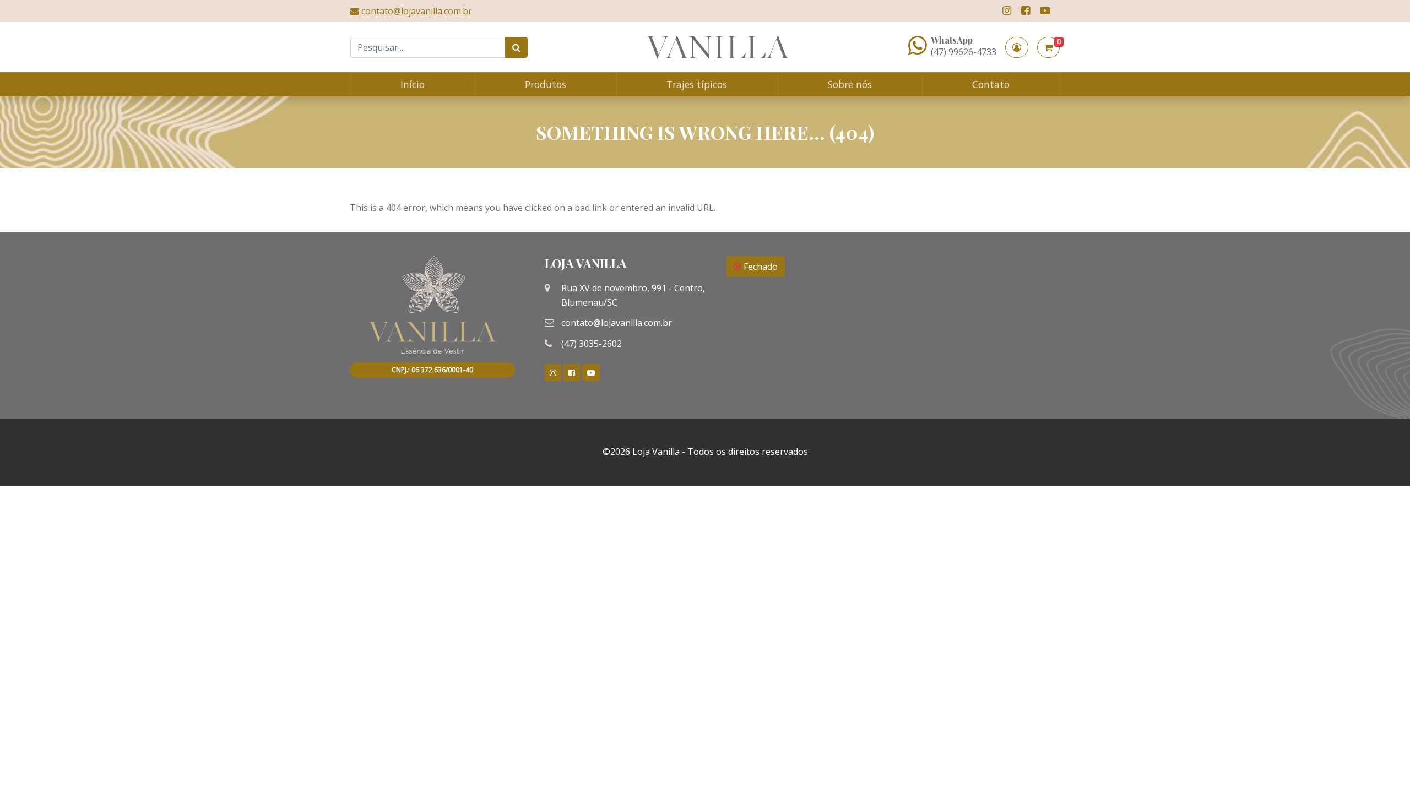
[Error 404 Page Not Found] (718, 47)
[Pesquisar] (516, 47)
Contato (991, 84)
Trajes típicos (696, 84)
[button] (1016, 47)
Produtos (545, 84)
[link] (1007, 10)
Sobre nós (850, 84)
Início (412, 84)
